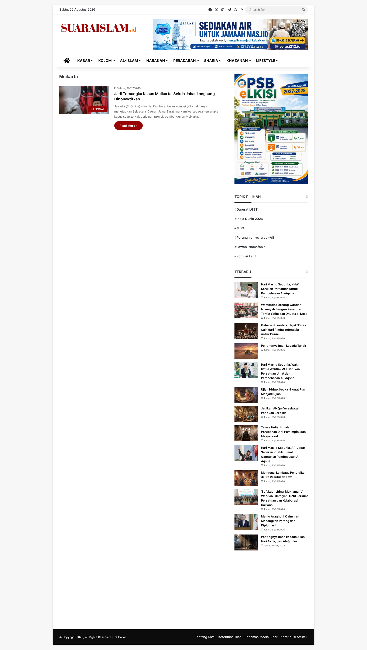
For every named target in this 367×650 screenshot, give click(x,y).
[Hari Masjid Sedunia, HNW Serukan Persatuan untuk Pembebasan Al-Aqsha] (246, 290)
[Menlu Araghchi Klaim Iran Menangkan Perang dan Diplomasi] (246, 522)
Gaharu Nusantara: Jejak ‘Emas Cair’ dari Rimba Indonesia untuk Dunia (283, 329)
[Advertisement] (183, 589)
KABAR (83, 60)
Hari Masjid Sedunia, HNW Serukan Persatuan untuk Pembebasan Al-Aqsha (280, 288)
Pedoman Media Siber (261, 637)
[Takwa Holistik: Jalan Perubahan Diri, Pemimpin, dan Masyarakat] (246, 433)
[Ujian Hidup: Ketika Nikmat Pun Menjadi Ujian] (246, 395)
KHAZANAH (237, 60)
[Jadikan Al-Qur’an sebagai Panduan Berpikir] (246, 414)
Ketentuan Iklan (229, 637)
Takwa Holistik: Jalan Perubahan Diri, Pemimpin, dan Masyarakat (283, 431)
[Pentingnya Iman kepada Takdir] (246, 351)
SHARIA (211, 60)
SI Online (121, 637)
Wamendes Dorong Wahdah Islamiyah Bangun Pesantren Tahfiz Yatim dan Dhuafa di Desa (284, 309)
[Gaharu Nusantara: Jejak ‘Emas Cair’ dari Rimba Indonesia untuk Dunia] (246, 331)
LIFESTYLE (265, 60)
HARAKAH (155, 60)
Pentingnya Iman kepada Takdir (283, 345)
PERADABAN (184, 60)
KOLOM (105, 60)
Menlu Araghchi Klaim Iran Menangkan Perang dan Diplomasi (280, 521)
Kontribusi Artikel (294, 637)
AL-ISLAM (129, 60)
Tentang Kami (205, 637)
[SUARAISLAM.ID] (98, 28)
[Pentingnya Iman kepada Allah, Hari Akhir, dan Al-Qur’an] (246, 542)
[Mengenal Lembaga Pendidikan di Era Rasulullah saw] (246, 478)
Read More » (128, 125)
